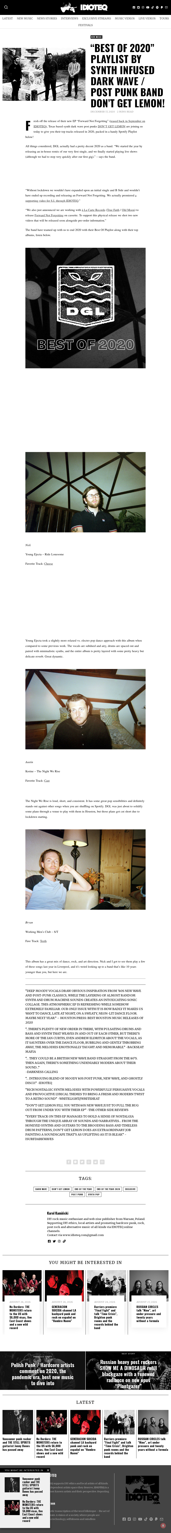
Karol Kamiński (57, 1213)
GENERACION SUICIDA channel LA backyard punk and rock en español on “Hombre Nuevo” (64, 1313)
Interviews (69, 18)
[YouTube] (147, 7)
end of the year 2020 (108, 1189)
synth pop (94, 1194)
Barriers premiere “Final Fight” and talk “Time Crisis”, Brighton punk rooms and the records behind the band (106, 1317)
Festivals (85, 25)
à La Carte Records (93, 210)
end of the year (83, 1189)
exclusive (130, 1189)
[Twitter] (138, 7)
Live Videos (147, 18)
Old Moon (128, 210)
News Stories (47, 18)
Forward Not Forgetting (49, 215)
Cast (47, 780)
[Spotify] (157, 7)
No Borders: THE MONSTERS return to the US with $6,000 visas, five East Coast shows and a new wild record (32, 1511)
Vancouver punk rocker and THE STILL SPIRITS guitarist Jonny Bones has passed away (32, 1487)
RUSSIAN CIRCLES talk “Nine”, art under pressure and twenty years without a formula (148, 1313)
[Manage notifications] (163, 1525)
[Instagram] (143, 7)
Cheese (48, 564)
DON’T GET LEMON (111, 126)
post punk (77, 1194)
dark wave (41, 1189)
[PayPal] (162, 7)
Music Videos (125, 18)
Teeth (43, 941)
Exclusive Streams (96, 18)
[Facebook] (134, 7)
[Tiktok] (153, 7)
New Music (25, 18)
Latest (7, 18)
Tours (164, 18)
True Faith (113, 210)
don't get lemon (61, 1189)
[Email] (166, 7)
